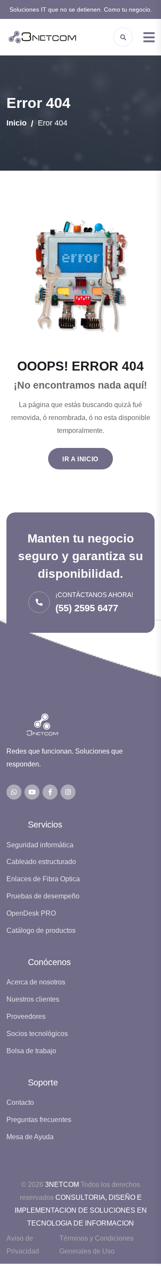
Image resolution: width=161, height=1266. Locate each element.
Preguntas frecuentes (38, 1119)
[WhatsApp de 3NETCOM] (13, 792)
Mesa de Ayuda (30, 1136)
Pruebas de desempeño (42, 896)
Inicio (16, 123)
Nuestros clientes (32, 999)
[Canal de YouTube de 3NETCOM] (31, 792)
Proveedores (26, 1016)
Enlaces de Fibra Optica (43, 879)
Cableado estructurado (41, 861)
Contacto (20, 1102)
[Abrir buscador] (123, 37)
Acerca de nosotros (35, 982)
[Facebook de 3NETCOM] (50, 792)
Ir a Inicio (80, 459)
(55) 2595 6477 (86, 608)
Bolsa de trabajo (31, 1050)
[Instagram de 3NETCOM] (68, 792)
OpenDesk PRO (31, 913)
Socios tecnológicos (37, 1033)
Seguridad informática (39, 845)
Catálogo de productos (41, 930)
